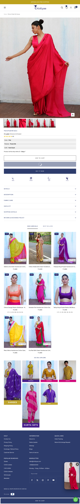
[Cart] (75, 7)
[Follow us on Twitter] (37, 480)
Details (7, 189)
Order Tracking (59, 439)
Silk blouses (7, 475)
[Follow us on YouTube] (53, 480)
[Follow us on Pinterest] (48, 480)
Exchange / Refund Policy (11, 449)
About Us (32, 439)
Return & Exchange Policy (14, 217)
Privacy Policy (8, 442)
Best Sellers (48, 226)
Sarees (6, 461)
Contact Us (7, 439)
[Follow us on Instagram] (42, 480)
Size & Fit (7, 206)
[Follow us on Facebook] (32, 480)
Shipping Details (10, 212)
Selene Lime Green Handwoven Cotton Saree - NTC (15, 266)
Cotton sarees (8, 464)
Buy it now (40, 171)
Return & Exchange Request (62, 442)
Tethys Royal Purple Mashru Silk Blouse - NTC (65, 307)
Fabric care (8, 200)
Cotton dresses (8, 471)
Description (8, 194)
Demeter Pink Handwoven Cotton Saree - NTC (40, 307)
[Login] (71, 7)
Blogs (30, 449)
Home (5, 14)
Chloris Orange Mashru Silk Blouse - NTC (15, 307)
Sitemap (31, 445)
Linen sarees (7, 468)
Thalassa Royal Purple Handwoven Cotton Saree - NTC (65, 266)
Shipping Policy (8, 445)
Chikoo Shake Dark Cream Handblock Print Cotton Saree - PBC (40, 266)
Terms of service (33, 452)
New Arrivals (32, 226)
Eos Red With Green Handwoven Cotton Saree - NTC (40, 350)
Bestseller (6, 478)
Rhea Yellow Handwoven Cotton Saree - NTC (15, 350)
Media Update (33, 442)
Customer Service (9, 452)
